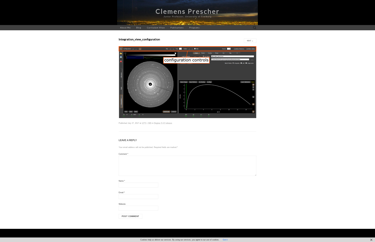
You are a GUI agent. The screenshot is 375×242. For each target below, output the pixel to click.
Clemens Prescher (188, 11)
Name (122, 181)
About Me (125, 27)
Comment (123, 154)
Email (122, 192)
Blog (138, 27)
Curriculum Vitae (156, 27)
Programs (194, 27)
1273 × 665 (146, 123)
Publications (177, 27)
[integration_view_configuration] (187, 82)
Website (122, 204)
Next (250, 41)
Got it (225, 240)
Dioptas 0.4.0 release (163, 123)
